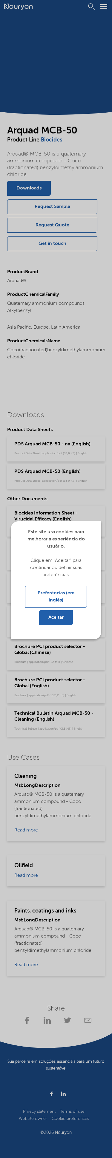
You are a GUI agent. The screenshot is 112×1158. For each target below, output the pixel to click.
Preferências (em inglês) (56, 597)
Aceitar (56, 617)
